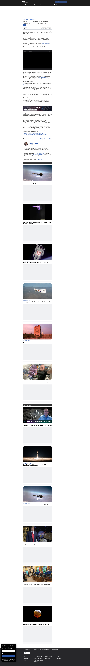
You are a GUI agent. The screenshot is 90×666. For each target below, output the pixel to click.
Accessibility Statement (38, 658)
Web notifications (58, 658)
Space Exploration (28, 4)
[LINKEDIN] (36, 143)
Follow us (44, 28)
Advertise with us (47, 658)
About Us (25, 656)
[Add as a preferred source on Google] (27, 653)
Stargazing (42, 4)
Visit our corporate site (54, 649)
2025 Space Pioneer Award (37, 154)
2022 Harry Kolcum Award (39, 153)
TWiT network (41, 158)
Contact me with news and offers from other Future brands (8, 653)
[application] (37, 60)
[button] (64, 1)
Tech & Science (57, 4)
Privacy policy (58, 656)
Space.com (42, 147)
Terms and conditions (48, 656)
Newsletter (49, 28)
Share (26, 28)
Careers (25, 660)
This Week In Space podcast (31, 158)
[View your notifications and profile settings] (61, 2)
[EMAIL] (37, 143)
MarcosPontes (38, 128)
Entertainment (49, 4)
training (24, 84)
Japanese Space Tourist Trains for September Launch (33, 133)
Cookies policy (26, 658)
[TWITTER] (35, 143)
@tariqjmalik (40, 159)
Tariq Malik (28, 24)
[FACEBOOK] (34, 143)
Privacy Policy (10, 659)
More (63, 4)
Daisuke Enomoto (45, 43)
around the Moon (31, 124)
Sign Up (9, 656)
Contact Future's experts (38, 656)
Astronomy (36, 4)
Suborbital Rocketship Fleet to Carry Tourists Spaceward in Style (35, 134)
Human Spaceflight (32, 19)
